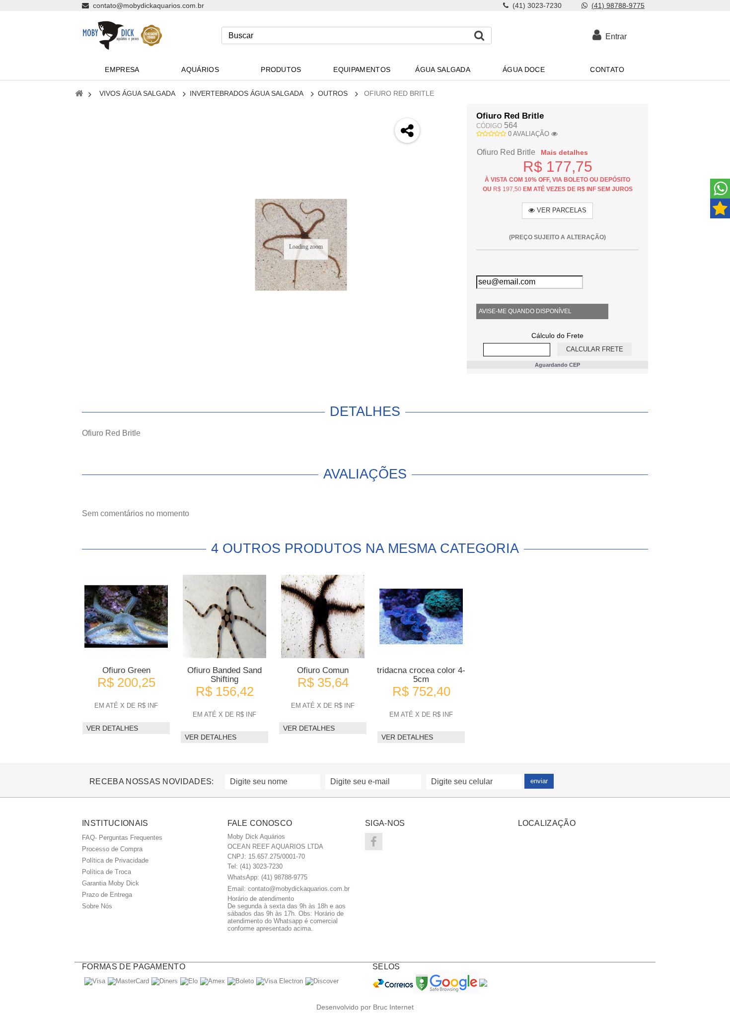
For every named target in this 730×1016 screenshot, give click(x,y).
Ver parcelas (560, 210)
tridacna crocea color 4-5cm (421, 675)
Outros (333, 93)
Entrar (614, 36)
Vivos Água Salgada (137, 93)
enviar (539, 781)
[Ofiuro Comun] (323, 616)
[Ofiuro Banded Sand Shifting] (224, 616)
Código (489, 126)
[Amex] (212, 981)
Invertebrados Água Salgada (246, 93)
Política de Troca (106, 872)
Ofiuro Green (126, 670)
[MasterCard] (128, 981)
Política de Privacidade (115, 860)
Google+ (443, 167)
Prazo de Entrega (107, 894)
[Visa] (94, 981)
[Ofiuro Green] (126, 616)
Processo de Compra (112, 849)
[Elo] (189, 981)
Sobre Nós (97, 906)
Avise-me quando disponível (525, 311)
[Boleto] (240, 981)
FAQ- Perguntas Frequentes (122, 837)
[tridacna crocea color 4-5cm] (421, 616)
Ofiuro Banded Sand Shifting (224, 675)
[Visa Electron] (279, 981)
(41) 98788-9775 (618, 5)
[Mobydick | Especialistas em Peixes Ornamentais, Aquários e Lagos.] (122, 35)
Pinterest (443, 194)
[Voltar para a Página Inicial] (79, 94)
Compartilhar (443, 141)
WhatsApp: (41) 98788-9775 (267, 877)
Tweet (443, 115)
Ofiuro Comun (323, 670)
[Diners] (164, 981)
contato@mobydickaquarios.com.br (299, 888)
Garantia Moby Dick (110, 883)
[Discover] (322, 981)
